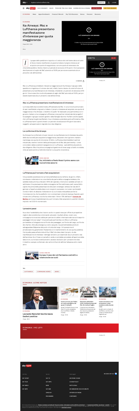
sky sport (25, 378)
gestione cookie (75, 378)
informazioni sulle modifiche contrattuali (74, 405)
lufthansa (28, 271)
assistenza (101, 405)
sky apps (49, 382)
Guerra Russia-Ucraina (81, 8)
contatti (107, 405)
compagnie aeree (44, 271)
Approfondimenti (44, 14)
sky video (25, 385)
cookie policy (74, 382)
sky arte (25, 389)
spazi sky (49, 392)
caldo (51, 8)
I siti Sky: (24, 374)
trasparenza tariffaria (93, 405)
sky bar (48, 389)
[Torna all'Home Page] (30, 8)
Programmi (49, 396)
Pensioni (89, 14)
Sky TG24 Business (72, 14)
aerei (57, 271)
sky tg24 (25, 382)
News (34, 14)
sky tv (48, 378)
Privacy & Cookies (59, 405)
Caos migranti (42, 8)
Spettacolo (96, 8)
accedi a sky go (109, 373)
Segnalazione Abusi (66, 407)
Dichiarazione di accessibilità (79, 389)
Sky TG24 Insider (110, 8)
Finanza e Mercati (57, 14)
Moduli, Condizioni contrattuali (46, 405)
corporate (73, 396)
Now (47, 385)
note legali (73, 385)
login (114, 2)
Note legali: (73, 374)
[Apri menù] (23, 8)
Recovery (98, 14)
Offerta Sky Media (75, 392)
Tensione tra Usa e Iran (63, 8)
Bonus (82, 14)
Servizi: (48, 374)
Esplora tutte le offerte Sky (40, 2)
